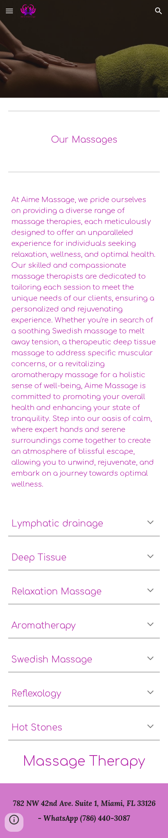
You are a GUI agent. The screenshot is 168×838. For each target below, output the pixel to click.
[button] (9, 10)
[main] (84, 140)
